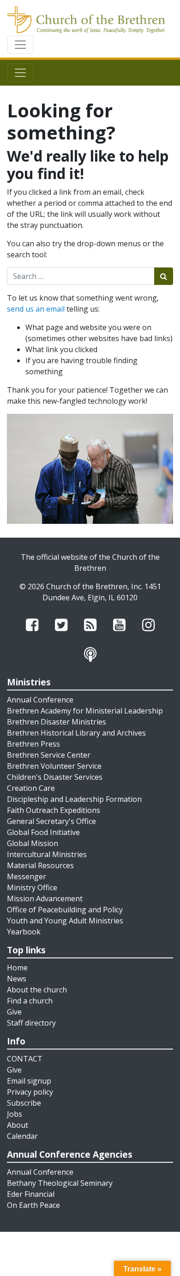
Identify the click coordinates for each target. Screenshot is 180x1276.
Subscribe (24, 1103)
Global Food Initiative (43, 832)
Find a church (30, 1001)
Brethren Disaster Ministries (56, 722)
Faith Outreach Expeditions (53, 810)
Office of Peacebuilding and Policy (65, 910)
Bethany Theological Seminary (60, 1183)
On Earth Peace (33, 1205)
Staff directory (31, 1023)
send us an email (36, 309)
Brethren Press (33, 744)
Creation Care (31, 788)
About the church (37, 990)
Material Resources (40, 865)
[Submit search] (163, 276)
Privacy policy (30, 1092)
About (17, 1125)
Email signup (29, 1081)
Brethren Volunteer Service (54, 766)
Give (14, 1012)
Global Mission (32, 843)
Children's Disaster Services (54, 777)
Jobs (14, 1114)
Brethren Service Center (48, 755)
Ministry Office (32, 887)
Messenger (26, 876)
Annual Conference (40, 700)
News (16, 979)
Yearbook (24, 932)
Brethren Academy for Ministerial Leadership (85, 711)
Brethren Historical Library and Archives (76, 733)
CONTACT (24, 1059)
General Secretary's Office (51, 821)
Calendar (22, 1136)
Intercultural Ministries (47, 854)
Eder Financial (30, 1194)
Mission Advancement (45, 898)
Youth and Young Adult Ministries (65, 921)
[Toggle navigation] (20, 44)
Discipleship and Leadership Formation (74, 799)
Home (17, 968)
